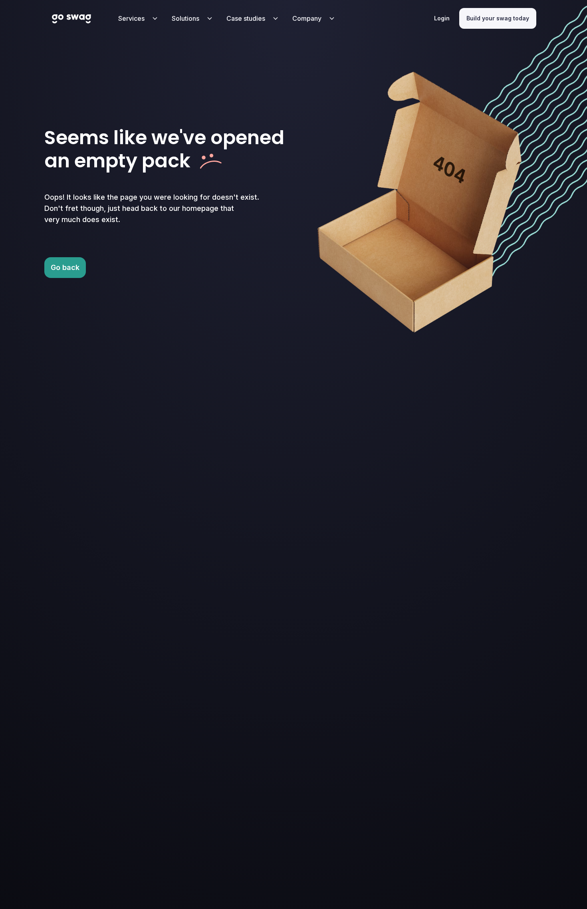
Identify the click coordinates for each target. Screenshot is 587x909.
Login (442, 18)
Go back (65, 267)
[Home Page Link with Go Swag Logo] (72, 18)
